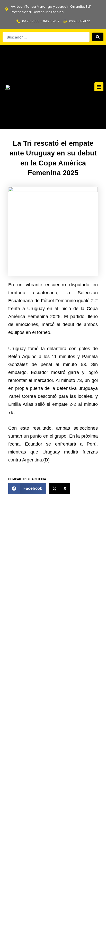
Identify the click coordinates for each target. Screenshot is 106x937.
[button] (98, 86)
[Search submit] (97, 37)
